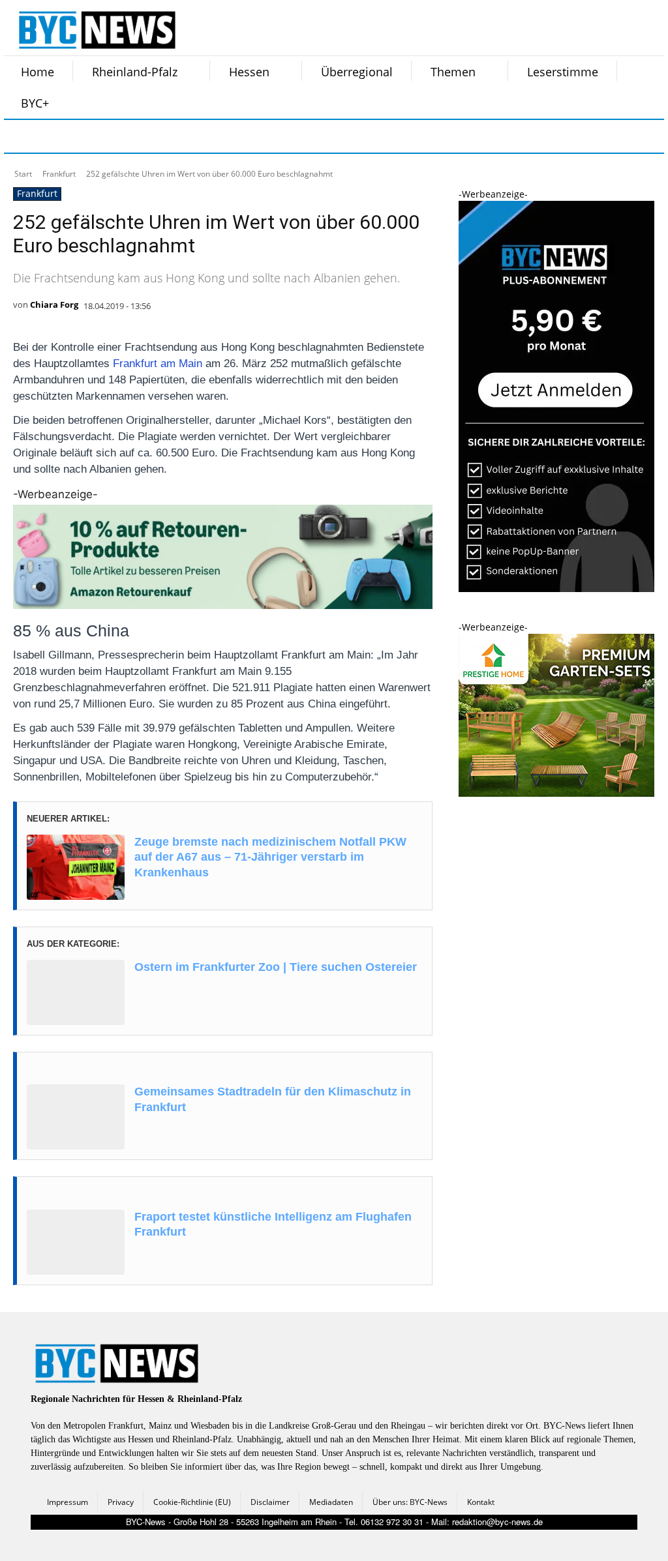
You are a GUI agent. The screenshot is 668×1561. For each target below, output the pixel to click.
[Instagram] (55, 136)
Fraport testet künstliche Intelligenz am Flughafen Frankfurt (273, 1224)
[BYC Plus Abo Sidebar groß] (556, 588)
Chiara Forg (54, 304)
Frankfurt (59, 173)
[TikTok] (120, 136)
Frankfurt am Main (157, 363)
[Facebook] (22, 136)
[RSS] (87, 136)
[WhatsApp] (153, 136)
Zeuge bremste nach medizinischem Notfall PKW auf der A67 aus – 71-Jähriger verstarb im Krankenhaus (270, 857)
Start (23, 173)
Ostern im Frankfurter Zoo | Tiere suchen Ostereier (275, 967)
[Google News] (218, 136)
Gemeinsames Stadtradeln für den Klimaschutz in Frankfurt (272, 1099)
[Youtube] (185, 136)
